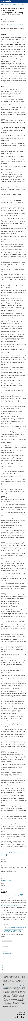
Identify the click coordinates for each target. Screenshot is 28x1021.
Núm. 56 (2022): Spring (14, 4)
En (2, 963)
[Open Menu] (1, 1)
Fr (2, 967)
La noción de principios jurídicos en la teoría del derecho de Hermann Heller (15, 928)
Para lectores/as (5, 949)
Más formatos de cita (6, 873)
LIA (16, 852)
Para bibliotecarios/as (6, 953)
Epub (4, 854)
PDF (11, 852)
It (2, 965)
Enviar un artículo (7, 941)
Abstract (5, 852)
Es (2, 961)
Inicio (2, 4)
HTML (21, 852)
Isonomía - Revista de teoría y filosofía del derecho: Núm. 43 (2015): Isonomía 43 (13, 931)
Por (3, 969)
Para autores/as (5, 951)
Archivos (7, 4)
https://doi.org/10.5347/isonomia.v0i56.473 (13, 24)
